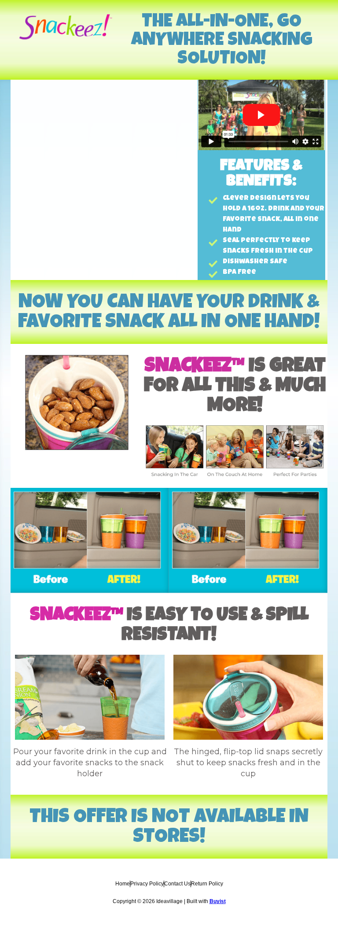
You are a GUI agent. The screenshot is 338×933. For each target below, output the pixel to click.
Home (122, 884)
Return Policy (207, 884)
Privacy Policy (147, 884)
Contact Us (177, 884)
